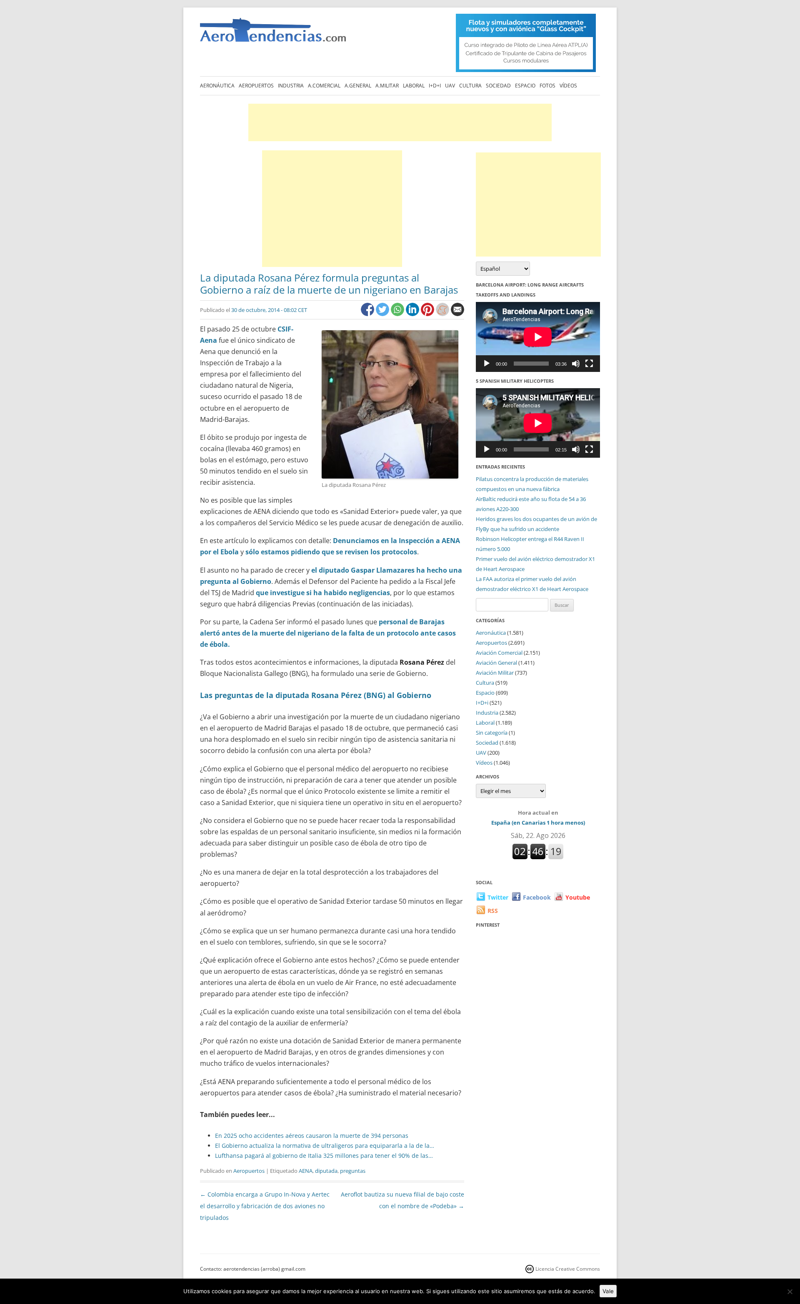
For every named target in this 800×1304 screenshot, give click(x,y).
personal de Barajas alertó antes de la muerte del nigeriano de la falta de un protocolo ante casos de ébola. (328, 633)
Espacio (525, 85)
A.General (358, 85)
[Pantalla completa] (589, 363)
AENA (305, 1170)
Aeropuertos (256, 85)
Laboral (414, 85)
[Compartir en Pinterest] (428, 314)
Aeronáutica (217, 85)
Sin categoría (492, 732)
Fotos (547, 85)
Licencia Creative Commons (567, 1268)
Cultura (470, 85)
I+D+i (435, 85)
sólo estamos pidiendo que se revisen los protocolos (331, 551)
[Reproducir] (486, 363)
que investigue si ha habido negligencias (323, 592)
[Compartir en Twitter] (383, 314)
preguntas (352, 1170)
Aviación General (496, 662)
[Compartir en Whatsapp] (398, 314)
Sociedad (498, 85)
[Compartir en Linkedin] (413, 314)
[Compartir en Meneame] (443, 314)
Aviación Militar (495, 672)
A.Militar (387, 85)
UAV (450, 85)
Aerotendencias (273, 33)
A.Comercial (324, 85)
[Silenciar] (576, 363)
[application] (538, 337)
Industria (291, 85)
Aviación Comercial (499, 652)
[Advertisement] (400, 122)
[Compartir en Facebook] (368, 314)
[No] (789, 1291)
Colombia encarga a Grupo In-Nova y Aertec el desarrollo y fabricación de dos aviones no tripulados (265, 1206)
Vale (608, 1291)
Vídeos (568, 85)
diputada (326, 1170)
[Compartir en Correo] (457, 314)
